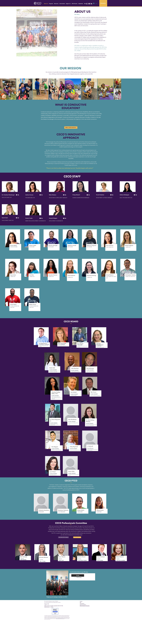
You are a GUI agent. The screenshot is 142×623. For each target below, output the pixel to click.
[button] (85, 3)
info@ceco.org (46, 604)
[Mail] (16, 195)
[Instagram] (87, 4)
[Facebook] (89, 4)
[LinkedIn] (91, 4)
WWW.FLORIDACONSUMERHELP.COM (60, 618)
